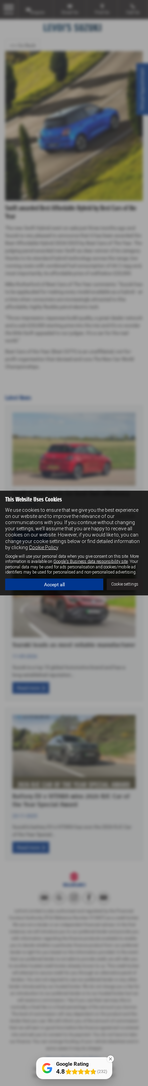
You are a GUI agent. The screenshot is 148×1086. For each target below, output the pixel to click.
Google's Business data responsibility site (90, 561)
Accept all (54, 584)
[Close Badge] (110, 1058)
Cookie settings (124, 584)
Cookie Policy (43, 547)
